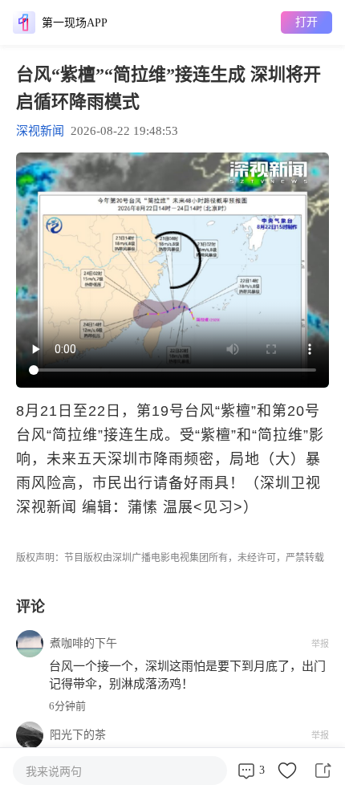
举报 (320, 644)
